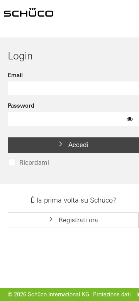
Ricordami (34, 162)
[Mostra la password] (129, 119)
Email (15, 75)
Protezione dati (112, 294)
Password (21, 105)
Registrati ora (77, 220)
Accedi (77, 145)
